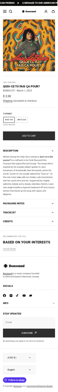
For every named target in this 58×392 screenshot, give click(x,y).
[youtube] (24, 295)
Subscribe (26, 333)
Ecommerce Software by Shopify (40, 386)
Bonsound (7, 273)
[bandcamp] (30, 295)
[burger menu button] (5, 11)
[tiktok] (17, 295)
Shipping (7, 100)
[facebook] (4, 295)
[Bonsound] (29, 11)
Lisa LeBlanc (9, 82)
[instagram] (11, 295)
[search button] (10, 11)
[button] (53, 11)
